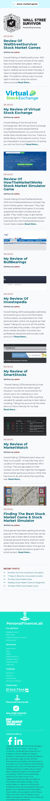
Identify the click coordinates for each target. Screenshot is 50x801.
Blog (7, 651)
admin (17, 52)
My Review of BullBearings (15, 260)
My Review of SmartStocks (15, 373)
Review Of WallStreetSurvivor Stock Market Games (22, 44)
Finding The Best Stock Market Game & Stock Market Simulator (24, 517)
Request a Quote (12, 662)
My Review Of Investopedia (16, 300)
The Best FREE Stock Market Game (23, 586)
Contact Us (10, 673)
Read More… (24, 82)
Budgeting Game (12, 632)
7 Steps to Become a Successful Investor (25, 576)
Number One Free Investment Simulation (25, 573)
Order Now (10, 664)
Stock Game (10, 635)
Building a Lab (11, 640)
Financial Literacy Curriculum (16, 637)
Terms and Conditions (13, 681)
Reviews (8, 36)
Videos (8, 654)
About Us (9, 675)
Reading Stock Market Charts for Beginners (26, 583)
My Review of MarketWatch (16, 446)
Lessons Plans (11, 648)
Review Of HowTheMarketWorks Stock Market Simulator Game (25, 184)
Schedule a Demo (12, 659)
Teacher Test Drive (12, 656)
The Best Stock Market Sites (20, 579)
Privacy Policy (11, 678)
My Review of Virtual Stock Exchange (22, 111)
